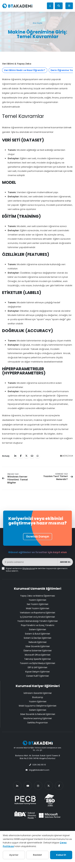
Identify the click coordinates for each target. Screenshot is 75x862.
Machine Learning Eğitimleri (38, 718)
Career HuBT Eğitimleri (37, 676)
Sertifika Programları (37, 722)
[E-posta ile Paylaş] (31, 455)
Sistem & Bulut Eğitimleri (37, 633)
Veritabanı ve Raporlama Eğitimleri (37, 612)
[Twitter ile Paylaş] (26, 455)
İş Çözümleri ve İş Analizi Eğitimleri (37, 616)
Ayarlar (13, 855)
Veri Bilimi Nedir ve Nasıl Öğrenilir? (24, 70)
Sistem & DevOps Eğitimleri (37, 638)
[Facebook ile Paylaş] (20, 455)
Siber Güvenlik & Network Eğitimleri (37, 714)
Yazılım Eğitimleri (37, 600)
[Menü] (69, 5)
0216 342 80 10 (39, 764)
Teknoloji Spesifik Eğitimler (37, 659)
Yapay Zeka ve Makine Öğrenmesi (37, 595)
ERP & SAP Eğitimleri (37, 667)
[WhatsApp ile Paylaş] (37, 455)
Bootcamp (37, 697)
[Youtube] (28, 785)
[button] (50, 5)
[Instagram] (38, 785)
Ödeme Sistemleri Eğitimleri (37, 650)
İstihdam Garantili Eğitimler (38, 693)
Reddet (37, 855)
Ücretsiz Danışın (37, 536)
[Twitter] (48, 785)
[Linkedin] (17, 785)
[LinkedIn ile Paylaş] (15, 455)
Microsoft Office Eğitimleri (37, 654)
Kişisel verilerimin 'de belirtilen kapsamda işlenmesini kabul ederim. (37, 569)
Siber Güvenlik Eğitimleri (37, 646)
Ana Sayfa (37, 23)
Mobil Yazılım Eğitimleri (37, 608)
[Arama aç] (59, 5)
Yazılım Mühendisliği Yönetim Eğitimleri (37, 621)
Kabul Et (61, 855)
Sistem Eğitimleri (37, 629)
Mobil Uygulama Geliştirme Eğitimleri (37, 705)
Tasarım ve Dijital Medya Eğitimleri (37, 663)
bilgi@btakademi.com (39, 770)
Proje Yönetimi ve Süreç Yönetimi (37, 625)
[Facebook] (59, 785)
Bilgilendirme (28, 568)
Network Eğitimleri (38, 642)
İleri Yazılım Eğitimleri (37, 604)
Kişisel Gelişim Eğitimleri (37, 671)
